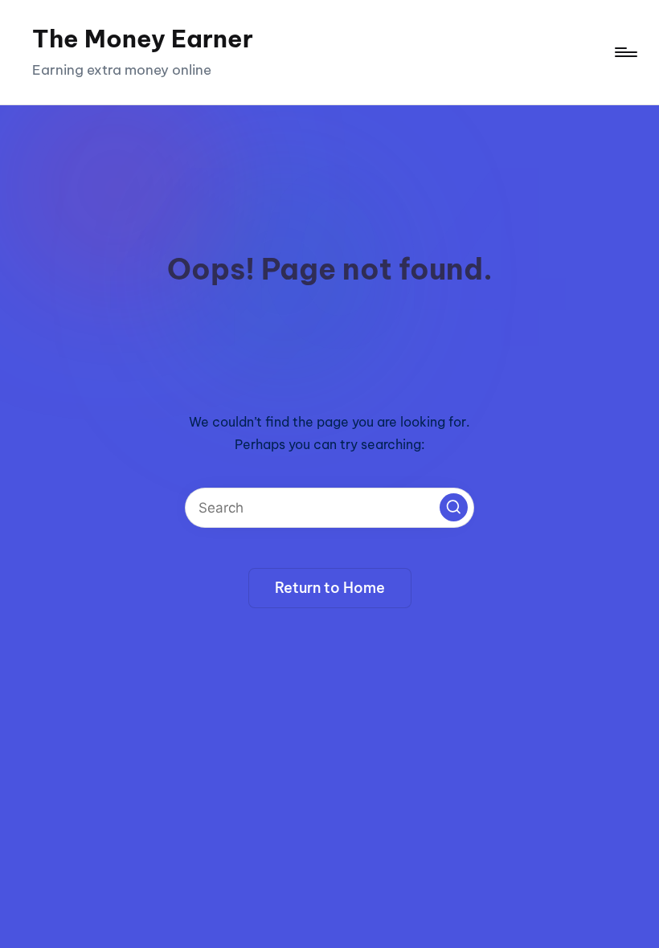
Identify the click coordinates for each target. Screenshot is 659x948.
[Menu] (625, 52)
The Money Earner (142, 38)
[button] (454, 507)
